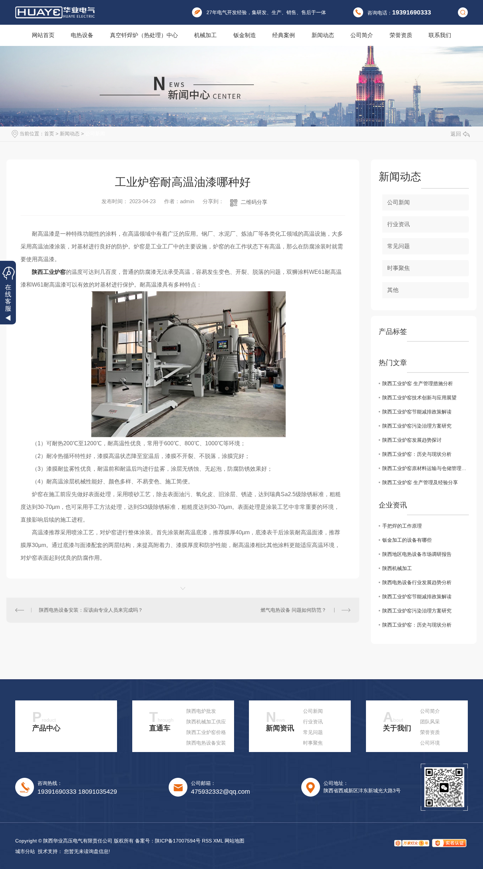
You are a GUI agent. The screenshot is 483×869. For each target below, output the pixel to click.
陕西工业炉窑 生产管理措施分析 (417, 383)
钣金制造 (244, 35)
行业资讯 (398, 224)
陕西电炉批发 (201, 711)
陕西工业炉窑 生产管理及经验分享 (420, 482)
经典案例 (283, 35)
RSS (207, 841)
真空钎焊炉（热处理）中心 (144, 35)
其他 (392, 290)
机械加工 (205, 35)
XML (218, 841)
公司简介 (361, 35)
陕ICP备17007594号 (177, 841)
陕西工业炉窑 (49, 272)
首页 (49, 133)
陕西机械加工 (397, 568)
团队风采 (430, 721)
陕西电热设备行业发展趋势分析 (417, 582)
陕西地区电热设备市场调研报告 (417, 554)
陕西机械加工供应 (206, 721)
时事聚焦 (398, 268)
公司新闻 (95, 133)
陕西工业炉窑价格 (206, 732)
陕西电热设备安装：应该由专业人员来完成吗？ (91, 610)
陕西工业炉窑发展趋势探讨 (412, 440)
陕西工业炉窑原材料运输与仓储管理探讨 (425, 468)
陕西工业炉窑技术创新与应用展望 (419, 397)
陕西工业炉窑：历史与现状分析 (417, 454)
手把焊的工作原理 (402, 526)
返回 (455, 134)
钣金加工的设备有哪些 (407, 540)
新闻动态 (323, 35)
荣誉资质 (401, 35)
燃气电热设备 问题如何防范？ (293, 610)
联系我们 (440, 35)
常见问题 (398, 246)
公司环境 (430, 743)
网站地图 (234, 841)
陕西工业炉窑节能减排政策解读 (417, 412)
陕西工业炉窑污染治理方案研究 (417, 426)
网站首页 (43, 35)
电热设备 (82, 35)
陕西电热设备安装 (206, 743)
